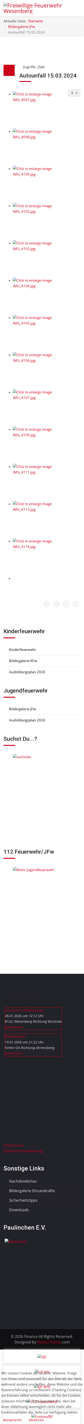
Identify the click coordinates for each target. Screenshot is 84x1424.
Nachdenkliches (22, 1181)
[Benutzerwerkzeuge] (74, 93)
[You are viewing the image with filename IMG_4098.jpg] (46, 147)
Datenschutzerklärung (23, 1150)
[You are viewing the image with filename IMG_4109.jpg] (46, 445)
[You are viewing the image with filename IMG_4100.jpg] (46, 184)
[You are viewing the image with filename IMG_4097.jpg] (46, 110)
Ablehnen (36, 1420)
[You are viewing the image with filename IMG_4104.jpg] (46, 296)
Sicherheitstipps (23, 1200)
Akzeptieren (12, 1420)
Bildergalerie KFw (22, 660)
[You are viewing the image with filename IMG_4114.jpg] (46, 556)
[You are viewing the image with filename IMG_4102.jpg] (46, 221)
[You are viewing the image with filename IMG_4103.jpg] (46, 258)
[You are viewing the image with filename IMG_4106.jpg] (46, 370)
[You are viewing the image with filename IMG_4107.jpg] (46, 407)
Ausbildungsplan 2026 (26, 672)
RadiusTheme (48, 1342)
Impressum (14, 1145)
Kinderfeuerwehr (22, 649)
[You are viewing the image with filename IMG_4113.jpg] (46, 519)
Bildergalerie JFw (22, 709)
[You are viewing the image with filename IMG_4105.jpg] (46, 333)
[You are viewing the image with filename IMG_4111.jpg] (46, 482)
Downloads (18, 1209)
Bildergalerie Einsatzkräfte (31, 1190)
